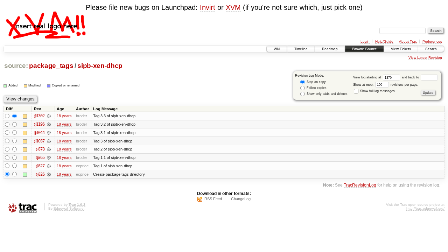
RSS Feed (213, 199)
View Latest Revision (425, 57)
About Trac (408, 41)
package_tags (51, 65)
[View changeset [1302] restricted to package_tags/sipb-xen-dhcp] (49, 115)
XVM (233, 7)
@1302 (39, 115)
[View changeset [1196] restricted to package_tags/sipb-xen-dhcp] (49, 124)
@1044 (39, 132)
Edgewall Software (69, 208)
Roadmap (330, 49)
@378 (40, 149)
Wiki (277, 49)
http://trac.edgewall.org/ (425, 208)
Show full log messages (377, 91)
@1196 (39, 124)
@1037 (39, 141)
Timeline (301, 49)
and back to (411, 77)
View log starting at (367, 77)
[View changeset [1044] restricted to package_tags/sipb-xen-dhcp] (49, 132)
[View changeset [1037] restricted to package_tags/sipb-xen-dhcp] (49, 141)
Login (365, 41)
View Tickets (401, 49)
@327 (40, 165)
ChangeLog (241, 199)
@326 (40, 174)
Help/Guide (384, 41)
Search (431, 49)
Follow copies (316, 88)
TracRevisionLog (360, 185)
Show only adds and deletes (327, 94)
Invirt (207, 7)
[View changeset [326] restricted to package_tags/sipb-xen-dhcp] (49, 174)
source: (16, 65)
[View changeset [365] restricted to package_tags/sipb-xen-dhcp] (49, 157)
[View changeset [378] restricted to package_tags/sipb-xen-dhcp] (49, 149)
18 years (64, 116)
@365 (40, 157)
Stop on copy (316, 82)
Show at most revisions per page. (385, 84)
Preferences (432, 41)
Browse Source (364, 49)
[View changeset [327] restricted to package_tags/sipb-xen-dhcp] (49, 165)
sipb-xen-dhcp (99, 65)
